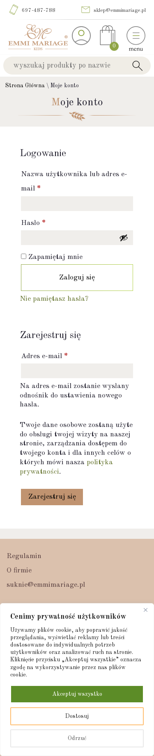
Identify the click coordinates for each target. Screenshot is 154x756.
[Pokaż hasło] (123, 237)
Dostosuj (77, 716)
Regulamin (24, 556)
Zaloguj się (77, 277)
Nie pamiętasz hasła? (54, 298)
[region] (77, 679)
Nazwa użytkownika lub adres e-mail (74, 181)
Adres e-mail (44, 356)
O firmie (19, 570)
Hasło (33, 223)
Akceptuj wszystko (77, 694)
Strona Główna (25, 86)
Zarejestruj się (52, 496)
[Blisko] (145, 610)
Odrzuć (77, 738)
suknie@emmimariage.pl (46, 584)
